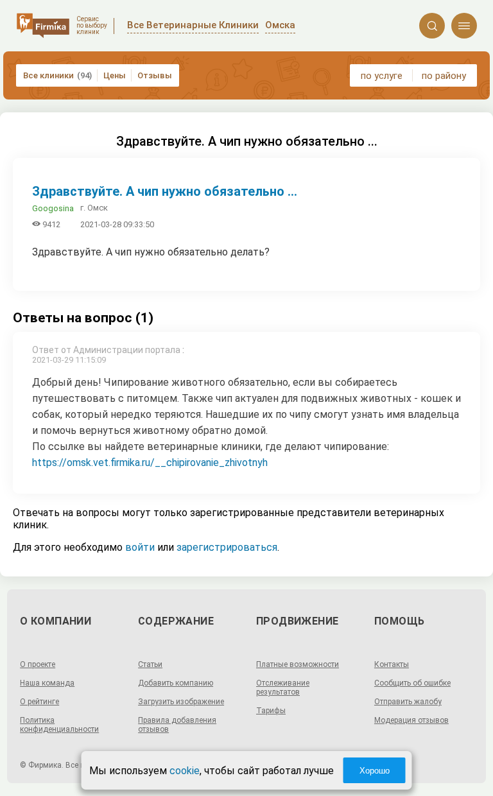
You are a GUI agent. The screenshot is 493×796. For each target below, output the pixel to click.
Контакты (391, 664)
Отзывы (154, 75)
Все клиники (57, 75)
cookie (184, 771)
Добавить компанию (175, 683)
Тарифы (271, 710)
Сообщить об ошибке (412, 683)
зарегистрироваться (227, 547)
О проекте (37, 664)
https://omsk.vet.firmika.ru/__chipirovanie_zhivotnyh (150, 462)
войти (140, 547)
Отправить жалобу (408, 701)
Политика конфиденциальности (59, 725)
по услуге (381, 76)
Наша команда (47, 683)
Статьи (150, 664)
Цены (114, 75)
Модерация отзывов (411, 720)
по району (444, 76)
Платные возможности (297, 664)
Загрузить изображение (181, 701)
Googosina (53, 208)
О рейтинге (39, 701)
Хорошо (374, 770)
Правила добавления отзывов (177, 725)
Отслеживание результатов (282, 687)
